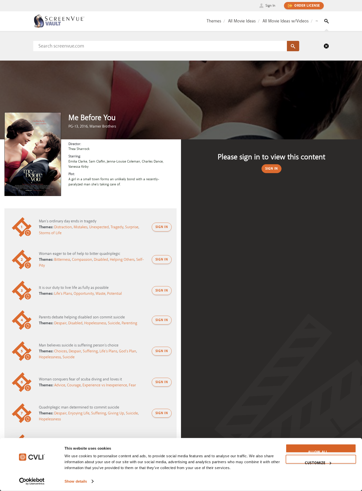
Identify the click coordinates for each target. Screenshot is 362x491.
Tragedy (117, 227)
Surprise (131, 227)
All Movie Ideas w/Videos (286, 21)
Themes (214, 21)
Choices (60, 351)
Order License (307, 5)
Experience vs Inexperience (104, 385)
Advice (59, 385)
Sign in (161, 227)
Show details (76, 481)
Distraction (63, 227)
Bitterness (62, 259)
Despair (60, 323)
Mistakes (80, 227)
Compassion (82, 259)
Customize (315, 461)
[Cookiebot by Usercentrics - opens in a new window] (31, 481)
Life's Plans (63, 293)
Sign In (270, 5)
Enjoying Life (78, 413)
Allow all (318, 451)
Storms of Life (50, 232)
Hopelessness (95, 323)
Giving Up (116, 413)
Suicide (114, 323)
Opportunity (84, 293)
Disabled (101, 259)
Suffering (90, 351)
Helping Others (122, 259)
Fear (132, 385)
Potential (114, 293)
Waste (100, 293)
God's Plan (127, 351)
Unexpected (99, 227)
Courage (74, 385)
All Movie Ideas (242, 21)
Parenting (129, 323)
